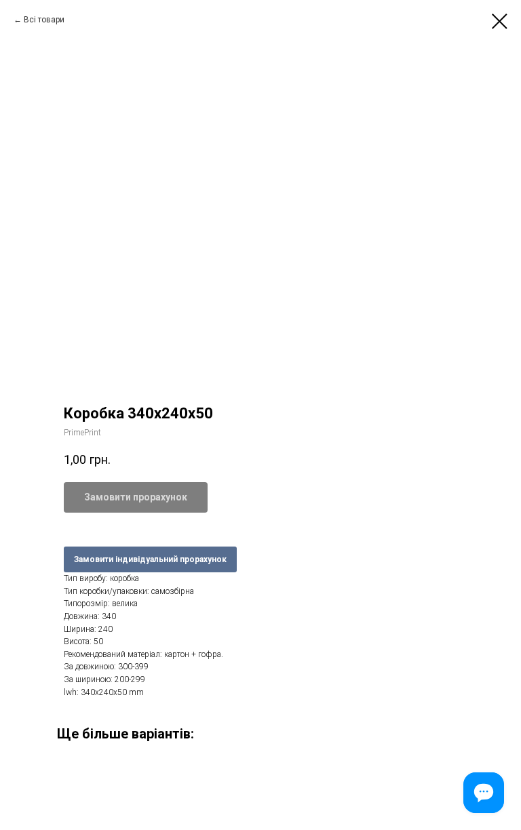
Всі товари (44, 19)
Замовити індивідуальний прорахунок (150, 559)
